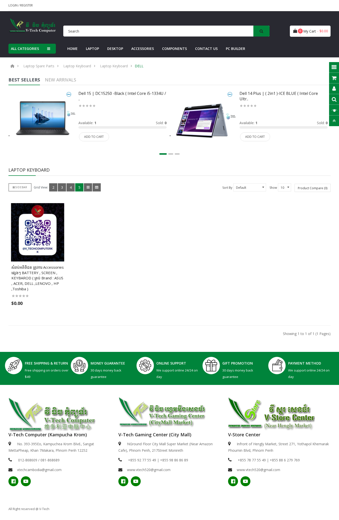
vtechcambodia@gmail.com (39, 469)
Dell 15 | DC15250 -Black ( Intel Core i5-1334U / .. (122, 96)
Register (26, 5)
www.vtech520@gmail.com (148, 469)
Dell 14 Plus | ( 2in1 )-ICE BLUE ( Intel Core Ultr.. (278, 96)
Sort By (227, 188)
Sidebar (21, 187)
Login (13, 5)
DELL (139, 66)
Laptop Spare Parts (38, 66)
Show (273, 188)
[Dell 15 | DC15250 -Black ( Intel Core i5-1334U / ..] (41, 120)
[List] (88, 187)
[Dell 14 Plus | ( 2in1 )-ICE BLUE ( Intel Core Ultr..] (203, 120)
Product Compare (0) (312, 188)
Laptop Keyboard (77, 66)
